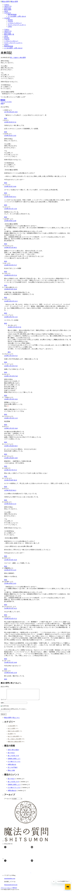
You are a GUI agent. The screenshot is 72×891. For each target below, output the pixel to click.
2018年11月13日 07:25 (11, 355)
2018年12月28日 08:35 (11, 446)
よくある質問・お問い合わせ (17, 16)
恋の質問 (10, 733)
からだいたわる (6, 101)
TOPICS (6, 4)
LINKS (10, 26)
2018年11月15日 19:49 (11, 428)
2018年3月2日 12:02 (10, 135)
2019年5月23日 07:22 (10, 618)
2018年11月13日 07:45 (11, 366)
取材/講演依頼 (12, 14)
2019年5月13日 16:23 (10, 608)
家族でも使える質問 (13, 731)
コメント (3, 699)
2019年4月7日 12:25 (10, 570)
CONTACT (7, 13)
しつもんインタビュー (15, 23)
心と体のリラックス (14, 761)
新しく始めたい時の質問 (18, 57)
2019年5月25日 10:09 (10, 662)
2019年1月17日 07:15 (10, 470)
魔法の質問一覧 (9, 34)
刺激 (2, 103)
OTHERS (7, 18)
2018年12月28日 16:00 (11, 458)
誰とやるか (11, 752)
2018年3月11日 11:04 (10, 208)
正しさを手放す (13, 767)
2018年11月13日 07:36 (14, 327)
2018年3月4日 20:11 (10, 196)
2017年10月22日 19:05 (11, 112)
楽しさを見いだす (13, 755)
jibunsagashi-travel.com (10, 884)
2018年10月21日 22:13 (11, 301)
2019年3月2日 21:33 (10, 504)
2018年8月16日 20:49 (10, 289)
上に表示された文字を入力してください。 (14, 709)
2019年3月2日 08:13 (10, 490)
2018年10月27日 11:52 (11, 317)
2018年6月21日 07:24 (10, 275)
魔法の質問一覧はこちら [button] (12, 717)
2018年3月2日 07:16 (10, 122)
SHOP (6, 11)
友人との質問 (11, 728)
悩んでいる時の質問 (13, 736)
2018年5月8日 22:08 (10, 220)
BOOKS (10, 19)
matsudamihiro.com (9, 878)
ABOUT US (7, 6)
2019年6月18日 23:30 (10, 672)
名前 (2, 703)
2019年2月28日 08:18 (10, 480)
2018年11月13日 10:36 (11, 399)
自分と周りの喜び (13, 749)
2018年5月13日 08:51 (10, 247)
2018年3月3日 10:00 (10, 186)
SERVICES (7, 8)
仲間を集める (12, 764)
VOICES (10, 21)
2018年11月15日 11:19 (11, 418)
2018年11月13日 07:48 (11, 376)
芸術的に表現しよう (14, 758)
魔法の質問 (7, 9)
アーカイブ (7, 798)
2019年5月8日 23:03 (10, 583)
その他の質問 (11, 726)
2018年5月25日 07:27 (10, 265)
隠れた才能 (11, 770)
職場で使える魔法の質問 (14, 741)
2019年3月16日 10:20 (10, 560)
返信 (5, 118)
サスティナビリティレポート (17, 25)
